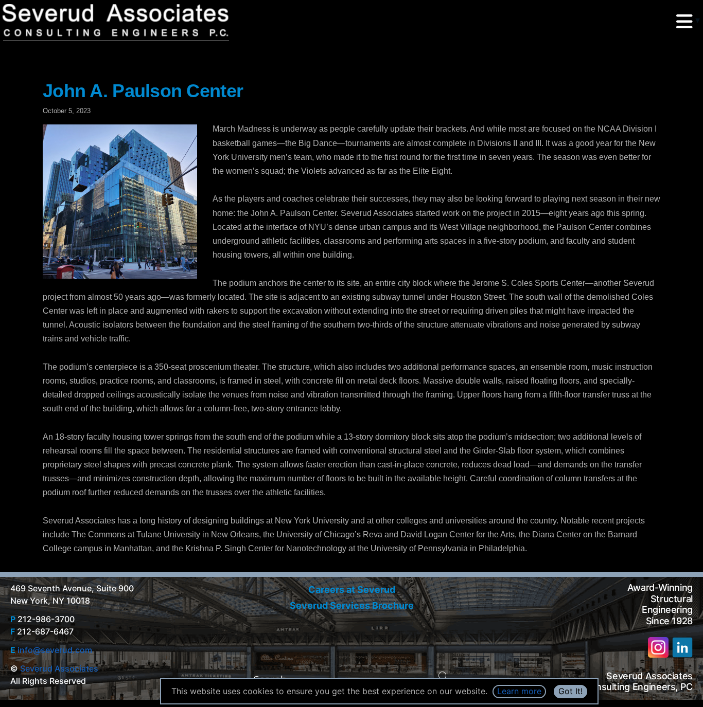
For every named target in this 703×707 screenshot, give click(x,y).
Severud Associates (59, 668)
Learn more (519, 691)
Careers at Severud (351, 589)
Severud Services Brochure (352, 605)
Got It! (570, 691)
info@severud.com (54, 650)
